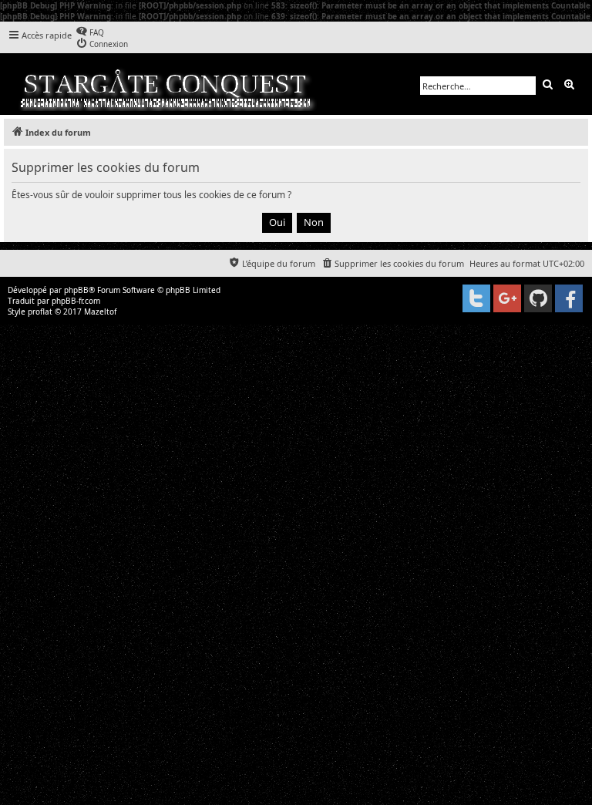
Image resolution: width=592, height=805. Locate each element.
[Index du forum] (167, 84)
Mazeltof (100, 311)
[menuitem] (90, 31)
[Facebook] (569, 298)
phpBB (76, 290)
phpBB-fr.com (76, 300)
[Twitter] (476, 298)
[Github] (538, 298)
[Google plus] (507, 298)
